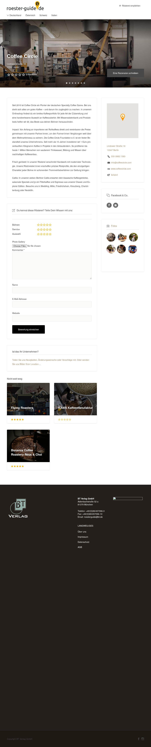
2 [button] (69, 83)
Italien (54, 15)
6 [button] (81, 83)
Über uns (82, 531)
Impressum (83, 536)
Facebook (138, 739)
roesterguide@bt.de (93, 516)
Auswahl (16, 233)
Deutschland (15, 15)
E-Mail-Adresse (19, 298)
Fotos (114, 226)
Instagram (142, 739)
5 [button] (78, 83)
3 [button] (72, 83)
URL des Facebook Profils (109, 205)
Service (16, 229)
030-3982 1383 (118, 156)
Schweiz (43, 15)
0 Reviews (31, 74)
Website (16, 313)
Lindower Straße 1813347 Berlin (16, 65)
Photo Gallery (18, 241)
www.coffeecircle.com (121, 168)
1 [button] (66, 83)
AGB (80, 547)
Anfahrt (114, 174)
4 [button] (75, 83)
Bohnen (16, 224)
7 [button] (84, 83)
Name (15, 284)
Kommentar (18, 249)
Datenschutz (83, 541)
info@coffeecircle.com (121, 162)
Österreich (30, 15)
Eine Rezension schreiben (125, 73)
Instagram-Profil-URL (115, 205)
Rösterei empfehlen (131, 5)
